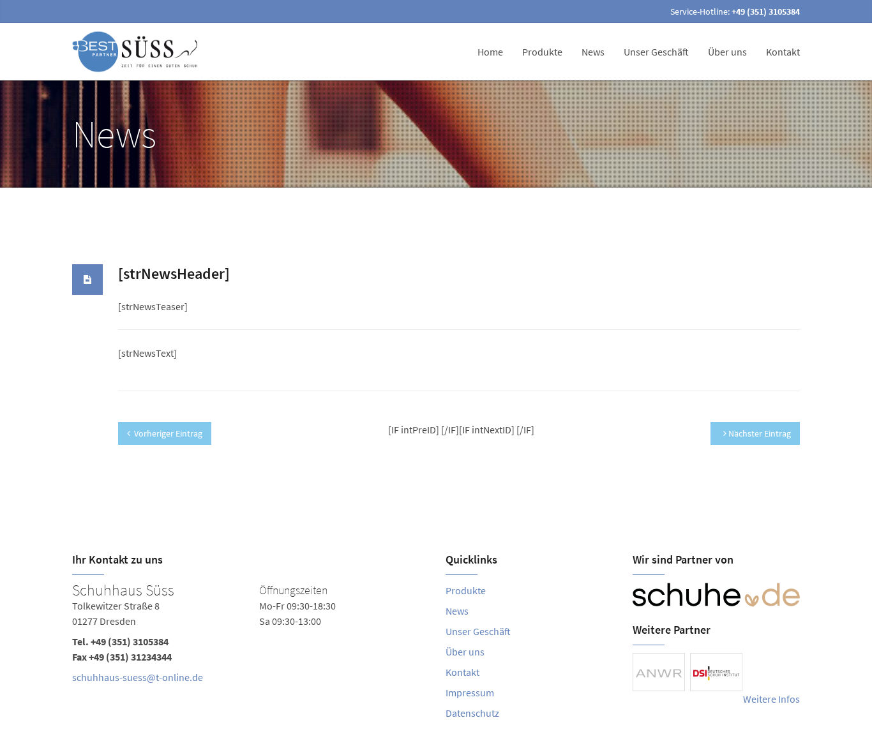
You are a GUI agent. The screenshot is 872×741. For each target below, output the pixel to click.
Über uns (727, 51)
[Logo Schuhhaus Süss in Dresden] (136, 51)
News (593, 51)
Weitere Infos (771, 698)
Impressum (470, 692)
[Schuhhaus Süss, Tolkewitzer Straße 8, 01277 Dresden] (249, 636)
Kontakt (783, 51)
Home (490, 51)
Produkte (542, 51)
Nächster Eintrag (758, 433)
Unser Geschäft (656, 51)
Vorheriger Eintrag (168, 433)
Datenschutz (472, 713)
